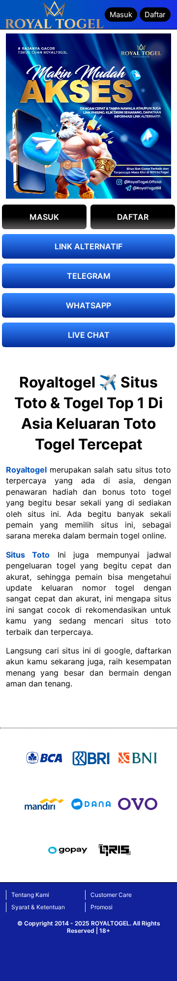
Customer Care (111, 894)
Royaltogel (26, 470)
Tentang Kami (30, 894)
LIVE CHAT (89, 335)
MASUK (44, 217)
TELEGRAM (89, 276)
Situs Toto (28, 555)
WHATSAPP (88, 305)
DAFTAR (132, 217)
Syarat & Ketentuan (38, 907)
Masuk (121, 14)
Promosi (101, 907)
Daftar (155, 14)
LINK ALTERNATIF (88, 246)
